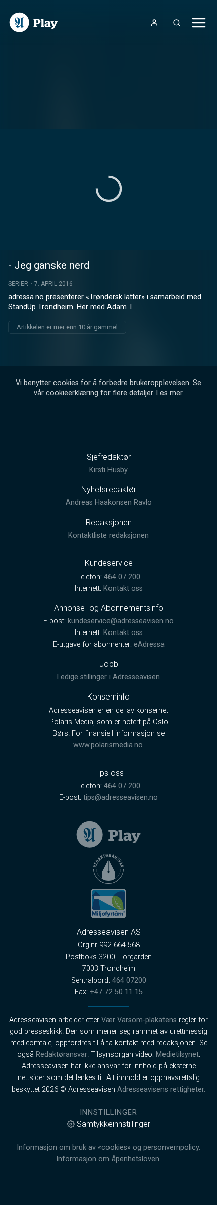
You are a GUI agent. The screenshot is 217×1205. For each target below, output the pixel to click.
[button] (108, 188)
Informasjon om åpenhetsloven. (108, 1159)
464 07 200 (122, 577)
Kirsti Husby (108, 470)
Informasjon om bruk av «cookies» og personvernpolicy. (108, 1147)
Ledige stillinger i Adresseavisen (108, 677)
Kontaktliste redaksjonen (108, 535)
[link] (33, 22)
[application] (108, 189)
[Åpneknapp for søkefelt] (177, 23)
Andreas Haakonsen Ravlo (109, 502)
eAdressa (149, 644)
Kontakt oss (123, 588)
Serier (18, 283)
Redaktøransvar (61, 1054)
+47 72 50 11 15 (116, 992)
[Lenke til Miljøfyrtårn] (108, 903)
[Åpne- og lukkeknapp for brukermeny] (154, 23)
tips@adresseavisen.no (120, 797)
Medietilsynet (177, 1054)
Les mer (169, 393)
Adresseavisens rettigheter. (161, 1089)
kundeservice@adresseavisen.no (121, 621)
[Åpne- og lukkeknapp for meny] (199, 23)
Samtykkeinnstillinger (113, 1124)
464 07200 (129, 980)
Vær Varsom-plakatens (139, 1020)
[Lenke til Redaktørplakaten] (108, 869)
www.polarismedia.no (108, 745)
